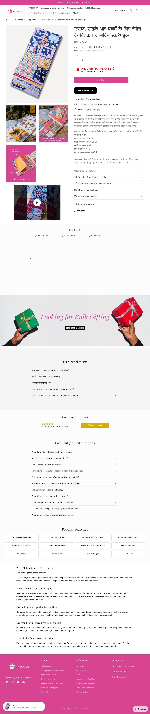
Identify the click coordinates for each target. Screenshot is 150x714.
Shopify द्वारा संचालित (81, 709)
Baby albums (21, 554)
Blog (78, 675)
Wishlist (44, 692)
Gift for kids (128, 554)
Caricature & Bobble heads (128, 537)
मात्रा (76, 55)
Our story (80, 666)
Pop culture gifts (57, 554)
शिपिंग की (77, 51)
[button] (130, 10)
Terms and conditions (85, 688)
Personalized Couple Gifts (21, 545)
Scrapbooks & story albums (26, 20)
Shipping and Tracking (85, 679)
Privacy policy (82, 692)
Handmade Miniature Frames (93, 537)
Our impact (81, 670)
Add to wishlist (84, 90)
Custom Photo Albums (57, 537)
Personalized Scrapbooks (21, 537)
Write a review (95, 425)
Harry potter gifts (92, 554)
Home (8, 20)
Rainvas (71, 709)
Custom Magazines (128, 545)
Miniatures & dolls (48, 675)
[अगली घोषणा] (143, 2)
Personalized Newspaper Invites (93, 545)
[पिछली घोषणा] (6, 2)
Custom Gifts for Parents (57, 545)
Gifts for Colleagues (49, 688)
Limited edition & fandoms (52, 683)
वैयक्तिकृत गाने (46, 666)
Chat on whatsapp (86, 203)
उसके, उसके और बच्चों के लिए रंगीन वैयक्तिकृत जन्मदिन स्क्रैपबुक (64, 20)
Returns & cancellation (85, 683)
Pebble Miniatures (48, 679)
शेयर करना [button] (80, 211)
